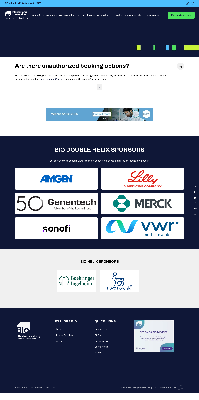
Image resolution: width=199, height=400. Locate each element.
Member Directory (64, 335)
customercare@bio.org (52, 79)
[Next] (187, 3)
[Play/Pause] (192, 3)
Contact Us (101, 329)
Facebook (195, 203)
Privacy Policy (21, 387)
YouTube (195, 208)
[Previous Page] (99, 87)
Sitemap (99, 352)
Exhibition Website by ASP (164, 387)
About (58, 329)
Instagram (195, 187)
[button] (37, 15)
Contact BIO (50, 387)
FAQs (98, 335)
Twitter (195, 197)
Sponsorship (101, 347)
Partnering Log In (181, 15)
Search (162, 15)
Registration (101, 341)
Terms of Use (36, 387)
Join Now (59, 341)
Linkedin (195, 192)
